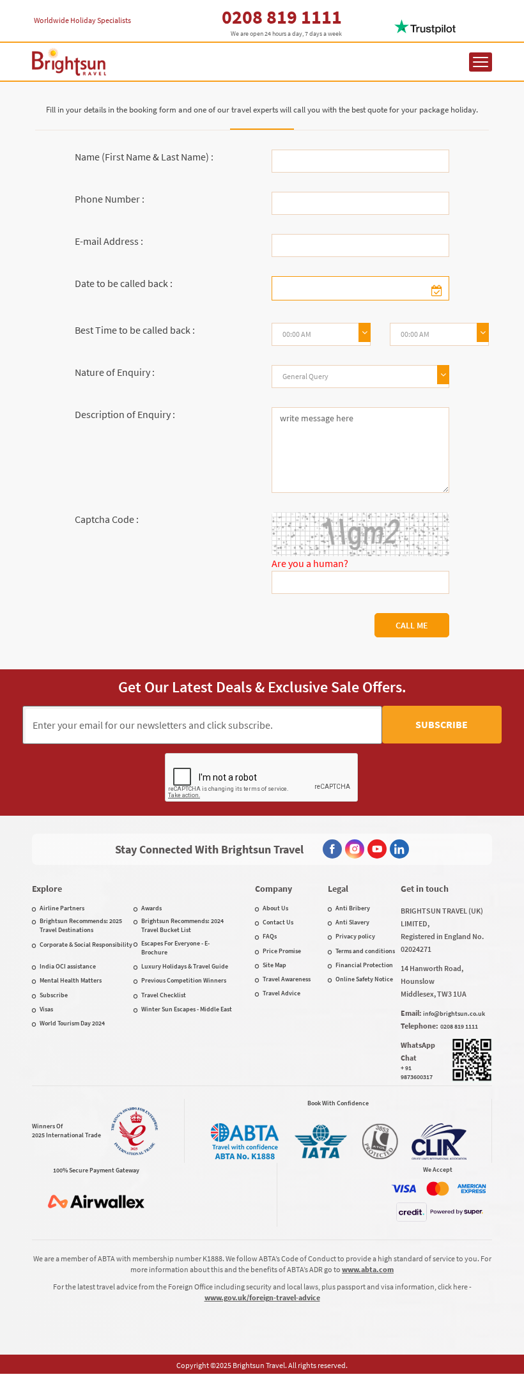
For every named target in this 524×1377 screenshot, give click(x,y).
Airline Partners (62, 908)
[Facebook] (332, 849)
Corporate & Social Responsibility (86, 944)
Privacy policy (355, 936)
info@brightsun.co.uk (454, 1013)
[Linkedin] (399, 849)
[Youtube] (377, 849)
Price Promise (282, 951)
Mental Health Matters (71, 980)
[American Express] (471, 1188)
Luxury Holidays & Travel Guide (184, 966)
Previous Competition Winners (183, 980)
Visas (46, 1009)
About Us (275, 908)
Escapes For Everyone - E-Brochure (175, 947)
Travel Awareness (287, 979)
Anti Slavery (352, 922)
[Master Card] (437, 1188)
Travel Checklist (163, 995)
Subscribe (441, 724)
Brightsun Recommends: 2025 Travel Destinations (81, 925)
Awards (151, 908)
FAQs (270, 936)
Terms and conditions (365, 951)
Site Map (274, 965)
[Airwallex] (96, 1201)
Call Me (412, 625)
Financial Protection (364, 965)
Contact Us (278, 922)
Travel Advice (281, 993)
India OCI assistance (68, 966)
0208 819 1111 (282, 16)
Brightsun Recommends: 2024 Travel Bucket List (182, 925)
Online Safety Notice (364, 979)
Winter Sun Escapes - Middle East (186, 1009)
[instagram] (354, 849)
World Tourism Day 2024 (72, 1023)
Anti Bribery (352, 908)
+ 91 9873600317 (417, 1072)
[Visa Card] (404, 1188)
